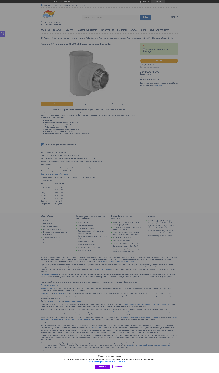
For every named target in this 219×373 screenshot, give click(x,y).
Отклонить (119, 367)
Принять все (102, 367)
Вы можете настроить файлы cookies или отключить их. (108, 362)
